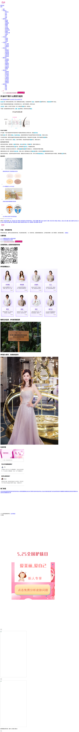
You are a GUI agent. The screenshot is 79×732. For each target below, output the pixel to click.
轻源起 (6, 31)
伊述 (6, 35)
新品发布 (7, 60)
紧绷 (14, 222)
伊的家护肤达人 (29, 220)
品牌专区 (4, 18)
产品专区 (4, 36)
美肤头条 (7, 72)
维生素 (19, 222)
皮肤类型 (7, 50)
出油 (42, 220)
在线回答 (7, 71)
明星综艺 (7, 67)
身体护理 (7, 54)
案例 (6, 14)
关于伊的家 (13, 513)
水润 (65, 220)
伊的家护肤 (23, 220)
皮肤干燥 (6, 222)
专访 (6, 16)
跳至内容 (2, 5)
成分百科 (7, 79)
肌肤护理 (23, 222)
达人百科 (7, 75)
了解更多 (66, 232)
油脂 (67, 220)
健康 (39, 220)
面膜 (37, 222)
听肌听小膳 (7, 32)
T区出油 (13, 220)
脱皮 (26, 222)
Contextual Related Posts (8, 218)
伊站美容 (7, 28)
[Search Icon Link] (3, 91)
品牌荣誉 (7, 63)
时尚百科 (7, 82)
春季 (6, 85)
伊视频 (6, 68)
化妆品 (6, 41)
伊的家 (19, 220)
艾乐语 (6, 27)
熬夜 (3, 222)
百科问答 (4, 70)
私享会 (6, 61)
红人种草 (7, 43)
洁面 (70, 220)
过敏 (35, 222)
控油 (63, 220)
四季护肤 (4, 84)
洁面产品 (73, 220)
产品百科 (7, 77)
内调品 (6, 39)
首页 (4, 9)
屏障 (48, 220)
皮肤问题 (7, 52)
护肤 (53, 220)
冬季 (6, 89)
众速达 (6, 34)
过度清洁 (31, 222)
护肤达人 (4, 10)
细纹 (16, 222)
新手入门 (7, 49)
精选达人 (7, 11)
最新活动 (4, 57)
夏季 (6, 86)
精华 (11, 222)
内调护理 (7, 53)
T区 (10, 220)
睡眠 (9, 222)
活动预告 (7, 59)
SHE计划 (7, 66)
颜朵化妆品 (7, 29)
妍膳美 (6, 21)
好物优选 (7, 46)
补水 (28, 222)
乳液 (16, 220)
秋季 (6, 88)
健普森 (6, 24)
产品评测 (4, 42)
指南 (6, 17)
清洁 (76, 220)
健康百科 (7, 81)
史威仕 (6, 25)
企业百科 (7, 74)
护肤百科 (7, 78)
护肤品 (6, 38)
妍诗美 (6, 20)
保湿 (34, 220)
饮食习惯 (40, 222)
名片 (6, 13)
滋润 (55, 491)
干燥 (51, 220)
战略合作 (7, 64)
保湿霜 (36, 220)
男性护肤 (7, 56)
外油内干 (45, 220)
